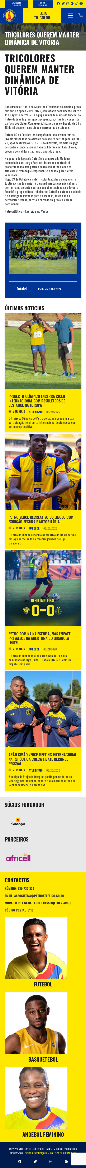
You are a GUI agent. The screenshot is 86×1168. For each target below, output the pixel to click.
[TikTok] (76, 3)
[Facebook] (58, 3)
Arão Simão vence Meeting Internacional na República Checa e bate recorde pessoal (43, 759)
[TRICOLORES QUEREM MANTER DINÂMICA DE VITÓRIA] (43, 251)
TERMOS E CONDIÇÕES (35, 1153)
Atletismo (36, 412)
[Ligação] (9, 15)
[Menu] (71, 15)
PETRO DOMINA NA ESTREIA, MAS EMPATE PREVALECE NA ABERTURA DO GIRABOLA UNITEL (39, 638)
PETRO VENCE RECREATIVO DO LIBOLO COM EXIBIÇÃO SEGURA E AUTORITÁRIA (41, 519)
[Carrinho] (80, 15)
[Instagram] (67, 3)
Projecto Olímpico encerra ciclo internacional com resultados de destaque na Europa (37, 401)
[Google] (72, 3)
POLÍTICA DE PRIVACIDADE (63, 1153)
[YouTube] (81, 3)
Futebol (34, 528)
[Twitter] (63, 3)
